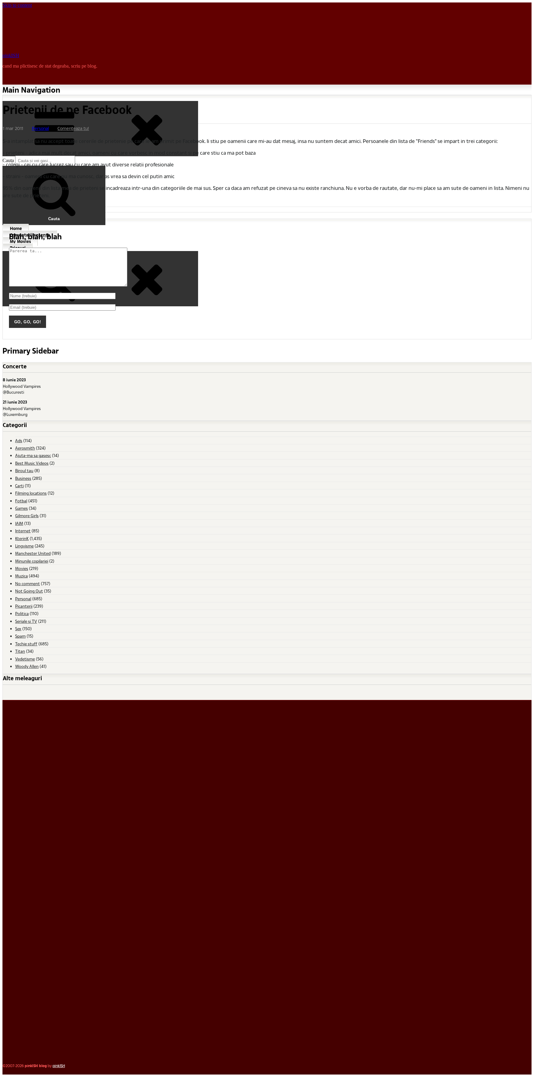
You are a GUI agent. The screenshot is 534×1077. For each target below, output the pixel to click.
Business (23, 478)
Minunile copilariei (31, 561)
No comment (27, 583)
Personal (40, 128)
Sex (18, 628)
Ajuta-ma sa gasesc (33, 455)
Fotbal (21, 500)
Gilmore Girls (27, 515)
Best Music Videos (32, 463)
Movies (21, 568)
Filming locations (31, 493)
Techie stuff (26, 643)
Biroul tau (24, 470)
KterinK (22, 538)
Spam (20, 636)
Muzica (21, 575)
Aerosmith (25, 447)
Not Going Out (29, 590)
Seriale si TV (26, 621)
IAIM (19, 523)
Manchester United (33, 553)
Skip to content (17, 5)
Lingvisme (24, 545)
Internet (23, 530)
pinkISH (10, 55)
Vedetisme (25, 658)
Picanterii (23, 606)
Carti (19, 485)
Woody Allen (27, 666)
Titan (20, 651)
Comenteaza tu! (73, 128)
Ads (18, 440)
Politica (22, 613)
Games (21, 508)
